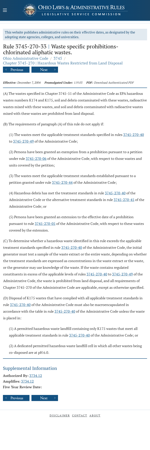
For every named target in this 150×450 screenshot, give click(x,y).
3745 (58, 58)
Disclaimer (60, 415)
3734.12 (35, 375)
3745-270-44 (62, 182)
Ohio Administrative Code (25, 58)
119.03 (78, 82)
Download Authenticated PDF (114, 82)
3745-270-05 (45, 223)
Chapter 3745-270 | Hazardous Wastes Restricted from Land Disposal (63, 63)
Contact (79, 415)
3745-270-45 (124, 199)
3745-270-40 (133, 134)
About (95, 415)
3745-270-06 (36, 158)
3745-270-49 (23, 141)
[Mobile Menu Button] (5, 11)
